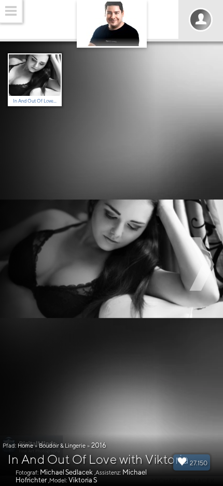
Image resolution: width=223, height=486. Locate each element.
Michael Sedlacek (66, 472)
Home (25, 445)
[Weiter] (203, 264)
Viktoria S (82, 480)
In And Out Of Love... (35, 101)
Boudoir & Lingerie (62, 445)
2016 (98, 445)
